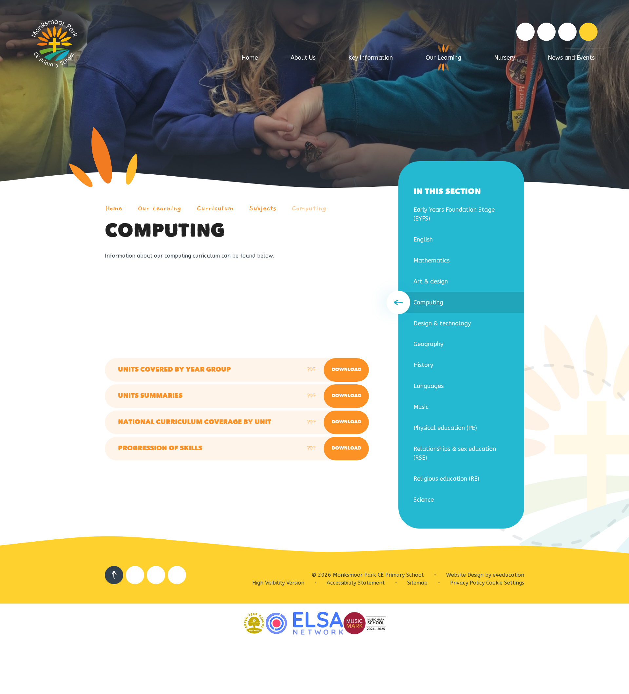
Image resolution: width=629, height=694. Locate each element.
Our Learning (159, 208)
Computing (309, 208)
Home (113, 208)
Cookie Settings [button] (505, 583)
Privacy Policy (467, 583)
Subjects (262, 208)
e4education (508, 575)
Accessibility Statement (356, 583)
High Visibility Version (278, 583)
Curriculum (215, 208)
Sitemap (417, 583)
